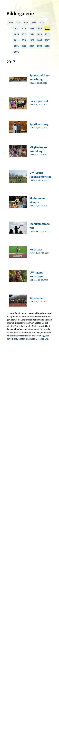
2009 (32, 40)
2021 (16, 28)
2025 (18, 23)
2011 (16, 40)
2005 (24, 46)
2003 (39, 46)
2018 (39, 28)
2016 (16, 34)
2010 (24, 40)
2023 (33, 23)
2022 (41, 23)
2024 (26, 23)
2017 (47, 28)
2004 (32, 46)
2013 (39, 34)
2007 (47, 40)
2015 (24, 34)
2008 (39, 40)
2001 (16, 52)
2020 (24, 28)
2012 (47, 34)
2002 (47, 46)
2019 (32, 28)
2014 (32, 34)
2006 (16, 46)
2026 (10, 23)
